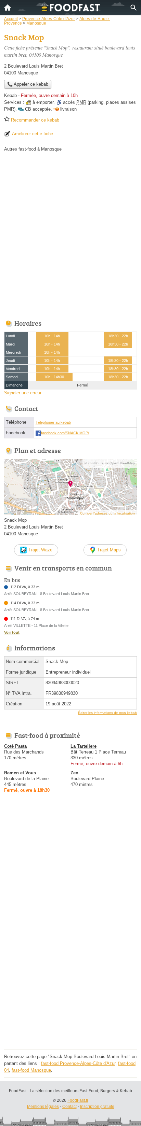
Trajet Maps (109, 549)
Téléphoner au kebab (53, 422)
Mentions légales (43, 1106)
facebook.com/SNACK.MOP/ (65, 433)
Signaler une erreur (22, 392)
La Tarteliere (83, 746)
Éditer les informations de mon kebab (107, 713)
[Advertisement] (70, 234)
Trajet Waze (40, 549)
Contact (69, 1106)
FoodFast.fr (77, 1100)
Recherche (133, 7)
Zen (74, 772)
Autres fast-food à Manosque (33, 149)
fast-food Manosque (31, 1070)
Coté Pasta (15, 746)
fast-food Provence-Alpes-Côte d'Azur (78, 1063)
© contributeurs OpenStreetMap (110, 463)
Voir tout (12, 632)
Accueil (7, 7)
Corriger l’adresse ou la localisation (107, 513)
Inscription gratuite (97, 1106)
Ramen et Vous (20, 772)
